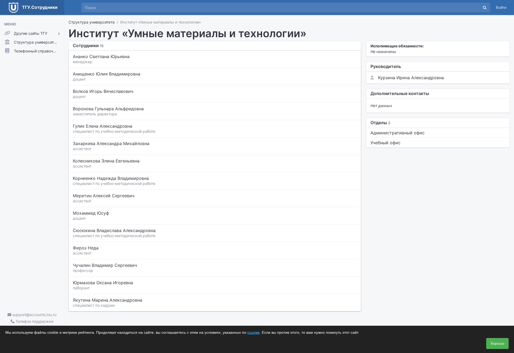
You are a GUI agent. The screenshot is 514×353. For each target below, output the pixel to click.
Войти (501, 7)
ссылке (253, 332)
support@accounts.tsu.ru (33, 314)
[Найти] (485, 7)
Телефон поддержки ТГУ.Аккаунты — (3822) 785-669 (32, 324)
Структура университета (92, 22)
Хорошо (497, 343)
